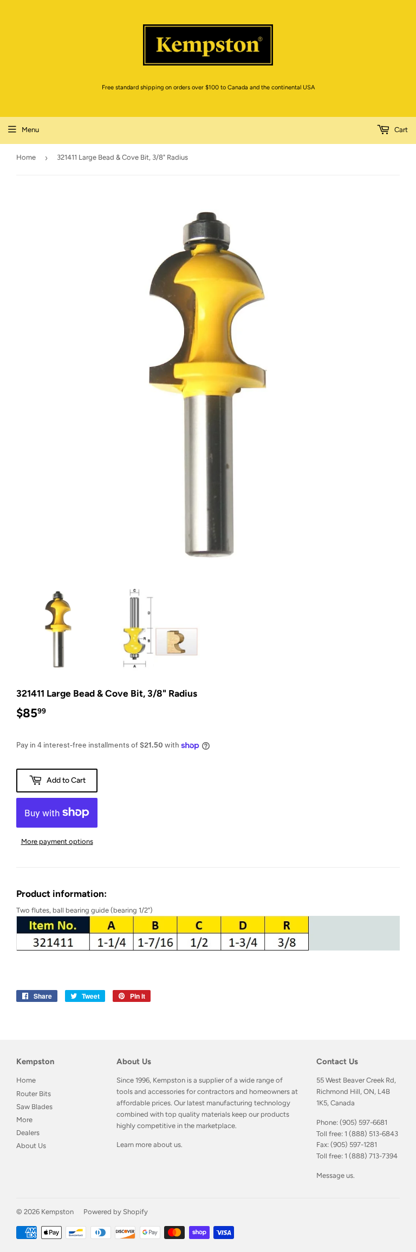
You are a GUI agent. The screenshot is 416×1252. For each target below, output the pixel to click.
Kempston (57, 1212)
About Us (31, 1146)
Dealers (28, 1133)
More (24, 1120)
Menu (30, 130)
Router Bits (33, 1094)
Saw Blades (34, 1107)
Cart (400, 130)
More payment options (57, 841)
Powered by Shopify (115, 1212)
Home (26, 157)
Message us (334, 1175)
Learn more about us (148, 1144)
